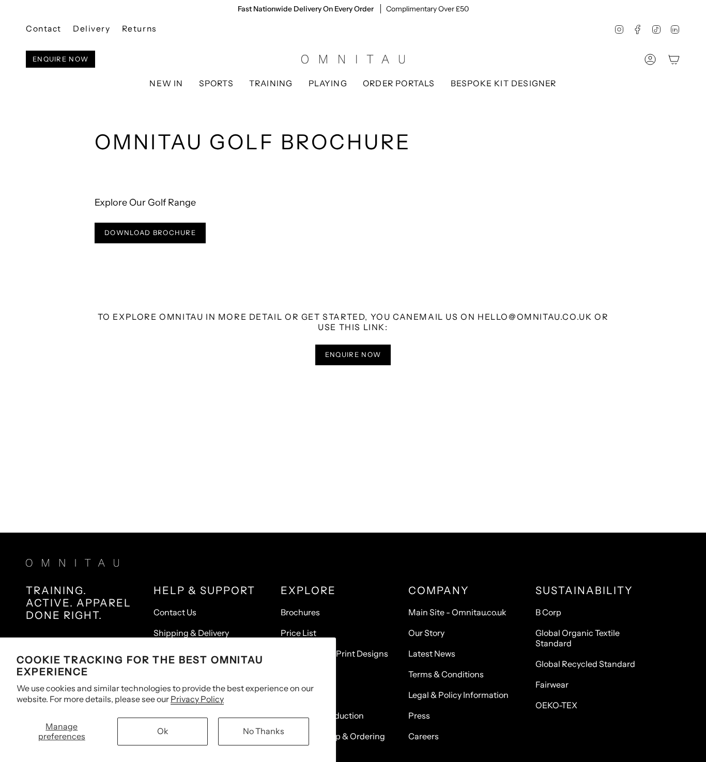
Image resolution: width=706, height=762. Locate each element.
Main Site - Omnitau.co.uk (457, 612)
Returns (139, 29)
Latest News (431, 653)
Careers (423, 736)
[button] (216, 84)
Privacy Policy (197, 699)
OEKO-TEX (556, 705)
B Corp (548, 612)
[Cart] (674, 59)
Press (419, 715)
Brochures (300, 612)
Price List (298, 633)
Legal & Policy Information (458, 695)
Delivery (92, 29)
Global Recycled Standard (585, 664)
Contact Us (175, 612)
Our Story (426, 633)
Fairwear (552, 684)
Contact (44, 29)
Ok (162, 731)
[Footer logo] (72, 563)
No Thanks (263, 731)
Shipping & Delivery (191, 633)
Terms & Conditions (446, 674)
